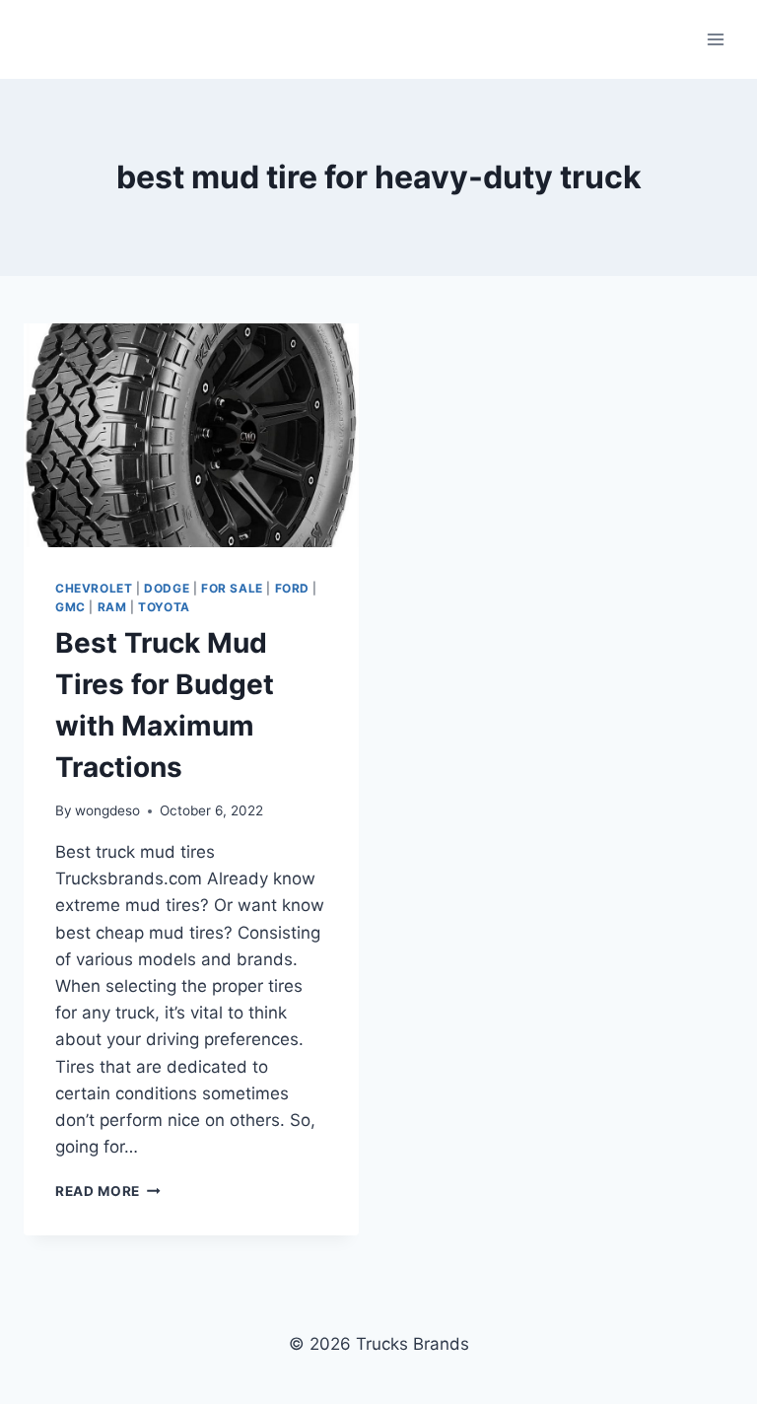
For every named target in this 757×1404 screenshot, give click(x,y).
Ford (292, 588)
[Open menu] (715, 39)
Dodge (166, 588)
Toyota (164, 606)
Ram (112, 606)
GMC (70, 606)
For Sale (232, 588)
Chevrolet (93, 588)
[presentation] (191, 435)
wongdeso (107, 810)
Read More (108, 1191)
